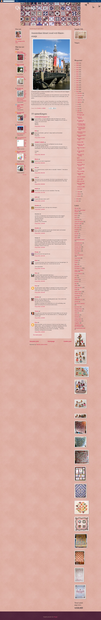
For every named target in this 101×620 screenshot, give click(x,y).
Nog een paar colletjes (25, 69)
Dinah (36, 260)
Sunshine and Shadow (20, 113)
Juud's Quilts (20, 77)
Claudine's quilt (78, 223)
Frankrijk (77, 229)
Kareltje (76, 260)
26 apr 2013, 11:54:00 (40, 317)
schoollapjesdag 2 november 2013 (81, 124)
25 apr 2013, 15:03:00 (40, 247)
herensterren (77, 245)
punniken (77, 281)
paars (76, 277)
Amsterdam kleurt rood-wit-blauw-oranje (81, 128)
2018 (77, 80)
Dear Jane (77, 225)
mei (78, 108)
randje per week (78, 287)
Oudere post (67, 341)
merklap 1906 (80, 142)
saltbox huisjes (78, 291)
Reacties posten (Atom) (42, 344)
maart (78, 191)
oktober (79, 97)
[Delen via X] (52, 108)
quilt (75, 283)
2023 (77, 69)
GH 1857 (77, 233)
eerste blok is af (80, 160)
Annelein (37, 205)
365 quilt (76, 208)
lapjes (76, 264)
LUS (76, 275)
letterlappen (77, 266)
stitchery (77, 301)
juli (78, 104)
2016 (77, 85)
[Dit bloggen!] (51, 108)
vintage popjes (78, 319)
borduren (77, 213)
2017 (77, 82)
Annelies (37, 228)
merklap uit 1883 (81, 186)
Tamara (36, 311)
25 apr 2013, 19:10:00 (40, 268)
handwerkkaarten (78, 243)
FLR (36, 131)
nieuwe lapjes (80, 179)
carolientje (77, 219)
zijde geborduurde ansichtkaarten (79, 325)
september (80, 99)
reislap (76, 289)
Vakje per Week (78, 310)
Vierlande (77, 316)
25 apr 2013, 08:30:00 (40, 163)
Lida (36, 177)
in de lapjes (79, 189)
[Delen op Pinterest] (55, 108)
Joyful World (77, 258)
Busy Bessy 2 (20, 164)
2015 (77, 87)
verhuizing (77, 314)
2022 (77, 71)
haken (76, 237)
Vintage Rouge (78, 320)
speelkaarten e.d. (78, 299)
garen (78, 157)
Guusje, (37, 252)
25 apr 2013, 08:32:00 (40, 172)
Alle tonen (24, 174)
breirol (76, 217)
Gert (36, 167)
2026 (77, 63)
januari (79, 196)
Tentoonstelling (25, 116)
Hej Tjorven (20, 125)
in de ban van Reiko (80, 174)
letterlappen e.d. (78, 268)
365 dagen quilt (80, 114)
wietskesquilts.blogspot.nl (41, 116)
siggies (76, 297)
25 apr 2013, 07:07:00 (40, 126)
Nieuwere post (34, 341)
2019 (77, 78)
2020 (77, 76)
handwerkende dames (80, 239)
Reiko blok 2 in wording (80, 155)
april (78, 110)
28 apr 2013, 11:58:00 (40, 332)
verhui (76, 312)
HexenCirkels (78, 249)
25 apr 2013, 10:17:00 (40, 192)
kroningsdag (80, 112)
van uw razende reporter (80, 168)
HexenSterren (78, 251)
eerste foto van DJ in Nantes (81, 132)
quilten (76, 285)
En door (25, 79)
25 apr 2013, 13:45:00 (40, 223)
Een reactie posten (37, 334)
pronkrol (76, 279)
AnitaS (36, 188)
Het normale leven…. (25, 156)
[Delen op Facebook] (54, 108)
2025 (77, 65)
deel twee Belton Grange (81, 184)
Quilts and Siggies (32, 7)
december (79, 93)
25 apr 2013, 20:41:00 (40, 292)
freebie (76, 231)
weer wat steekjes (81, 176)
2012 (77, 199)
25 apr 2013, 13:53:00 (40, 233)
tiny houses (77, 306)
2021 (77, 74)
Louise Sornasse (78, 273)
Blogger (55, 616)
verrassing (79, 162)
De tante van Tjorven (20, 89)
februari (79, 194)
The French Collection (80, 303)
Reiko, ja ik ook (80, 181)
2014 (77, 89)
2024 (77, 67)
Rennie (36, 159)
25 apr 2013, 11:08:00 (40, 209)
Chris (36, 273)
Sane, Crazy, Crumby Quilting (21, 52)
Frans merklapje (80, 171)
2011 (77, 201)
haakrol (76, 235)
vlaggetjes (77, 323)
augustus (79, 102)
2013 (77, 91)
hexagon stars (78, 247)
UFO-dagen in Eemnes (20, 108)
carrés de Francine (79, 221)
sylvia (36, 197)
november (79, 95)
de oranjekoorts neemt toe (80, 121)
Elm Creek (77, 227)
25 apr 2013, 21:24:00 (40, 306)
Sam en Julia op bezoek (81, 165)
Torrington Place (78, 308)
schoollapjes (77, 295)
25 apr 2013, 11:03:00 (40, 201)
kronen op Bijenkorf (79, 117)
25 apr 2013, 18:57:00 (40, 255)
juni (78, 106)
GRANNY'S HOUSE (39, 142)
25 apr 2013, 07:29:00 (40, 137)
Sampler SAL (78, 293)
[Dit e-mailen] (49, 108)
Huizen (76, 253)
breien (76, 215)
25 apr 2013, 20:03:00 (40, 281)
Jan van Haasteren (79, 255)
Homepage (51, 341)
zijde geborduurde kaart (80, 328)
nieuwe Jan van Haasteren (80, 145)
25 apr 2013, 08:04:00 (40, 154)
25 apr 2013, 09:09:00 (40, 184)
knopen (76, 262)
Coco (36, 285)
